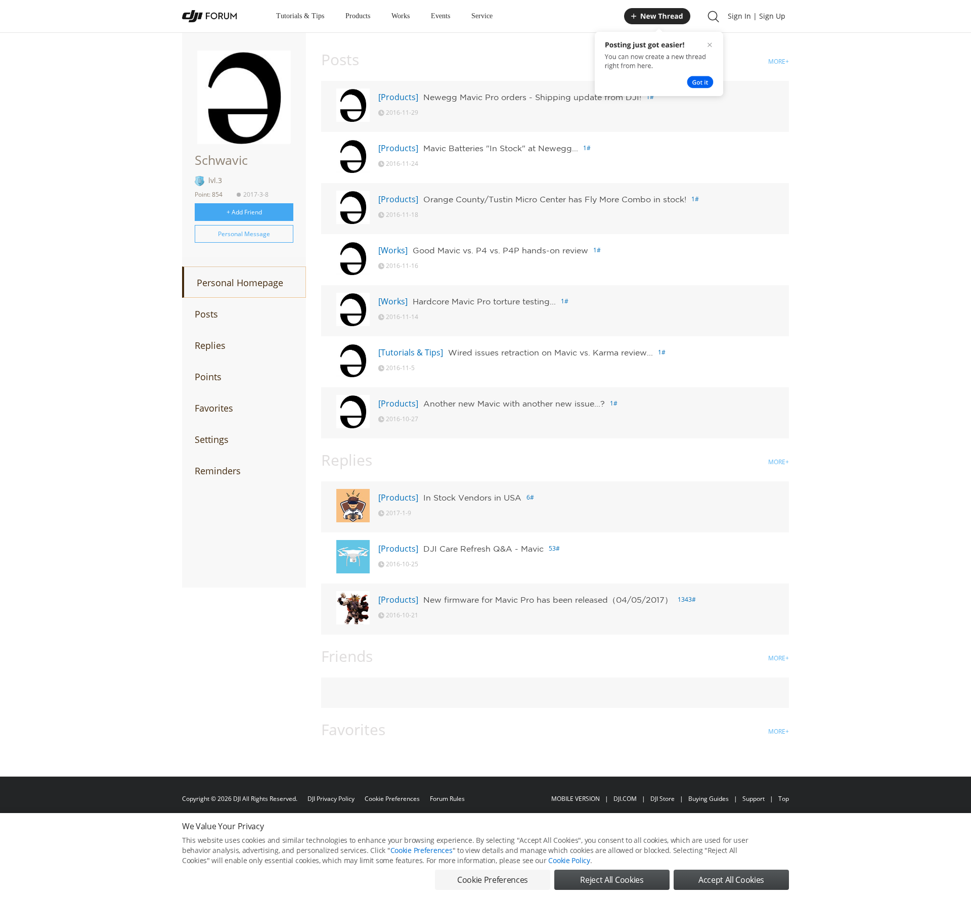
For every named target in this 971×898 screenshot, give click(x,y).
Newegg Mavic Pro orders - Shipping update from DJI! (532, 97)
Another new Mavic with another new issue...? (514, 403)
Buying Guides (708, 798)
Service (482, 16)
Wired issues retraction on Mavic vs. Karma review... (550, 352)
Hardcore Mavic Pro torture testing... (484, 301)
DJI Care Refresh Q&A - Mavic (483, 548)
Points (208, 377)
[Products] (398, 97)
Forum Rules (447, 798)
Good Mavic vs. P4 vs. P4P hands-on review (500, 250)
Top (783, 798)
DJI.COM (625, 798)
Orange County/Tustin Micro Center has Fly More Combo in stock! (554, 199)
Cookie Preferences (392, 798)
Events (440, 16)
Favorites (214, 408)
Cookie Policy (569, 860)
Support (753, 798)
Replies (210, 345)
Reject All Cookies (611, 879)
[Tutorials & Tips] (410, 352)
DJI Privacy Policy (331, 798)
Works (400, 16)
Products (357, 16)
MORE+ (778, 61)
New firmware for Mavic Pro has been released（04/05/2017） (548, 599)
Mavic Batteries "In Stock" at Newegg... (500, 148)
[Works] (393, 250)
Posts (206, 314)
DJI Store (662, 798)
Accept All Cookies (731, 879)
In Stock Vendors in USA (472, 497)
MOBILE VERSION (575, 798)
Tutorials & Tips (300, 16)
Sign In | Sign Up (756, 16)
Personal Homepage (240, 283)
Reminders (218, 471)
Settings (212, 439)
